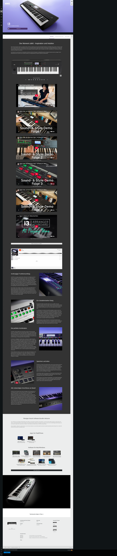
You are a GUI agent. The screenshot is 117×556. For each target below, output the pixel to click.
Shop (1, 25)
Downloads (38, 524)
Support (1, 19)
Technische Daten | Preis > (37, 514)
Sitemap (71, 547)
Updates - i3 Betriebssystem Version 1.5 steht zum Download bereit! (38, 537)
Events (1, 17)
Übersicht (51, 36)
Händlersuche (1, 22)
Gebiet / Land (1, 550)
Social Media (1, 551)
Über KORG (1, 554)
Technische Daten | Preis (59, 36)
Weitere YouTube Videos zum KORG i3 (36, 243)
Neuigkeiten (1, 548)
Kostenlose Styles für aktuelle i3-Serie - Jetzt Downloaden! (37, 536)
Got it (7, 552)
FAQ (72, 53)
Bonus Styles (67, 36)
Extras (1, 14)
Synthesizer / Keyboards (14, 547)
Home (1, 8)
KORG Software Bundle (36, 470)
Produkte (1, 11)
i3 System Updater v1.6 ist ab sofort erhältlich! (35, 535)
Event (37, 521)
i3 (19, 547)
